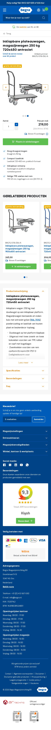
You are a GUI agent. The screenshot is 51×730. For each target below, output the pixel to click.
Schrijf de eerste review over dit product (12, 55)
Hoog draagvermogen (17, 151)
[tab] (25, 152)
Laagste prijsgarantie (18, 680)
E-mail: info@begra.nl (12, 597)
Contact (8, 674)
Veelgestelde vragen (20, 683)
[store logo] (25, 10)
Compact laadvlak (15, 158)
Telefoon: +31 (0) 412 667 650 (16, 593)
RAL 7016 (35, 319)
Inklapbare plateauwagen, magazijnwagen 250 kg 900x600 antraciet (19, 249)
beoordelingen (14, 378)
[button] (6, 87)
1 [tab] (24, 277)
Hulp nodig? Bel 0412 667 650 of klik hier (25, 3)
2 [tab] (27, 277)
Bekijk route (8, 587)
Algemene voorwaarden (23, 674)
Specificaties (13, 371)
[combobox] (25, 17)
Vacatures (34, 683)
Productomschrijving (17, 291)
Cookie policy (34, 680)
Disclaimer (39, 674)
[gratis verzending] (21, 235)
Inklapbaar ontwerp (16, 166)
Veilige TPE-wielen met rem (19, 176)
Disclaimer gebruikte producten (16, 677)
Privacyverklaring (38, 677)
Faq (8, 386)
